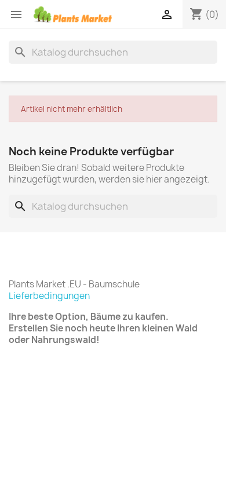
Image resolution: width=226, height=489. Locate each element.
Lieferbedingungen (49, 296)
